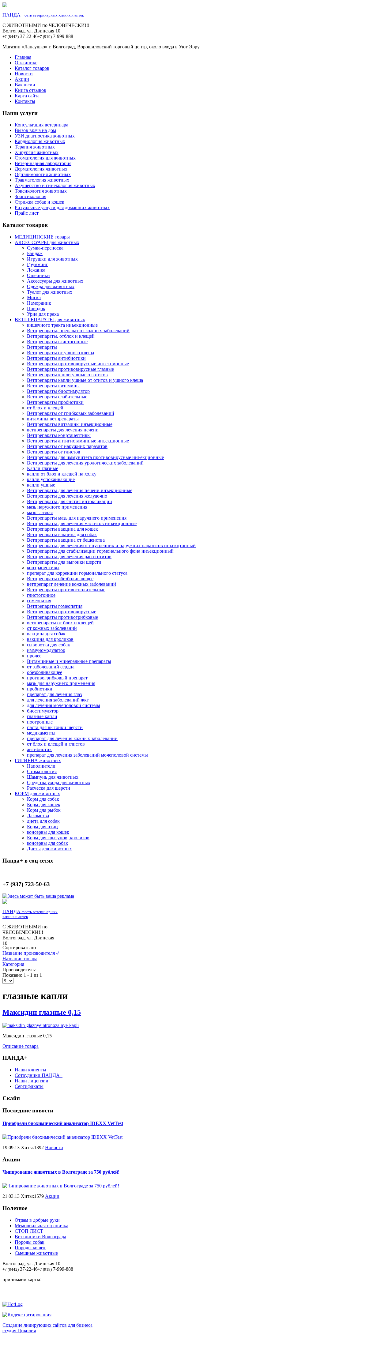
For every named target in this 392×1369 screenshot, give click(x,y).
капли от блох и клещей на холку (61, 473)
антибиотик (39, 749)
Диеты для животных (49, 848)
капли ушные (41, 484)
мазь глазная (40, 512)
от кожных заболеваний (52, 628)
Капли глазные (42, 468)
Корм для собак (43, 799)
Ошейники (38, 275)
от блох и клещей (45, 407)
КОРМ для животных (37, 793)
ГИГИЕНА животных (38, 760)
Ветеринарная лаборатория (43, 163)
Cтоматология (42, 771)
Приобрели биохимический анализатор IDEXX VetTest (62, 1123)
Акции (22, 79)
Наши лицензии (31, 1080)
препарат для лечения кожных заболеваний (72, 738)
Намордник (39, 303)
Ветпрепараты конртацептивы (59, 435)
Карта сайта (27, 95)
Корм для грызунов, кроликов (58, 837)
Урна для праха (43, 314)
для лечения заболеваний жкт (58, 699)
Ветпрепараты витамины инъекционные (69, 424)
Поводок (36, 308)
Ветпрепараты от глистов (53, 451)
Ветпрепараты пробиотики (55, 402)
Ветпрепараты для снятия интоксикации (69, 501)
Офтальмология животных (43, 174)
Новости (24, 73)
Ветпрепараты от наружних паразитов (67, 446)
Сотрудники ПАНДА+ (38, 1075)
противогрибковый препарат (57, 677)
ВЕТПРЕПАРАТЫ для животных (50, 319)
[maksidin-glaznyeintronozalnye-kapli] (40, 1025)
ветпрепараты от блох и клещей (60, 622)
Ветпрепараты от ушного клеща (60, 352)
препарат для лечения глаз (54, 694)
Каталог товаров (32, 68)
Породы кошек (30, 1247)
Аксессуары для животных (55, 281)
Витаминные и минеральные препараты (69, 661)
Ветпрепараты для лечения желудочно (67, 495)
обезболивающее (44, 672)
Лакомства (38, 815)
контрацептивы (43, 567)
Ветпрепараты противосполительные (66, 589)
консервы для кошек (48, 832)
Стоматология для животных (45, 157)
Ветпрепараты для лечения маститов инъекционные (82, 523)
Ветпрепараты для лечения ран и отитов (69, 556)
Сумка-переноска (45, 247)
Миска (34, 297)
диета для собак (43, 821)
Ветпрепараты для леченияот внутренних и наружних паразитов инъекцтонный (111, 545)
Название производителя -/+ (32, 953)
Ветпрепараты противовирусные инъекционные (78, 363)
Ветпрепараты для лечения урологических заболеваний (85, 462)
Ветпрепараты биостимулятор (58, 391)
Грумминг (37, 264)
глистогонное (41, 595)
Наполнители (41, 766)
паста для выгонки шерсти (55, 727)
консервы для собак (47, 843)
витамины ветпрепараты (53, 418)
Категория (13, 964)
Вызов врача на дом (35, 130)
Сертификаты (29, 1086)
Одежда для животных (50, 286)
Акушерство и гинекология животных (55, 185)
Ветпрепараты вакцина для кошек (62, 529)
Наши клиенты (30, 1069)
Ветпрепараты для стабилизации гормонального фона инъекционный (100, 551)
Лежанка (36, 270)
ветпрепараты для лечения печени (63, 429)
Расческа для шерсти (48, 788)
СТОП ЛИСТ (29, 1231)
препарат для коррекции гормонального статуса (77, 573)
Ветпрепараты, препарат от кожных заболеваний (78, 330)
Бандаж (35, 253)
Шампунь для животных (52, 777)
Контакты (25, 101)
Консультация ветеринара (41, 124)
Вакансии (25, 84)
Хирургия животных (36, 152)
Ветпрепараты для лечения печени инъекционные (79, 490)
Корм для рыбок (44, 810)
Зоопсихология (30, 196)
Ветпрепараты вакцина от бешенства (66, 540)
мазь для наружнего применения (61, 683)
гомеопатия (39, 600)
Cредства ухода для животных (58, 782)
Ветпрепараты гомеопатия (54, 606)
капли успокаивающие (51, 479)
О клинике (26, 62)
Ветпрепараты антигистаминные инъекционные (78, 440)
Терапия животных (35, 146)
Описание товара (20, 1046)
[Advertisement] (196, 1353)
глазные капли (42, 716)
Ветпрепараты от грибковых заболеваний (70, 413)
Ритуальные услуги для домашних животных (62, 207)
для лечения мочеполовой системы (63, 705)
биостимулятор (42, 710)
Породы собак (29, 1242)
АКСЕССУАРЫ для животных (47, 242)
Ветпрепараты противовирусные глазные (70, 369)
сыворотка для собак (48, 644)
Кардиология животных (40, 141)
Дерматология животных (41, 168)
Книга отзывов (30, 90)
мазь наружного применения (57, 507)
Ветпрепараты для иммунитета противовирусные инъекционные (95, 457)
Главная (23, 57)
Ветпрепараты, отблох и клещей (61, 336)
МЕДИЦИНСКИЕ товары (42, 236)
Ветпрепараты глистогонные (57, 341)
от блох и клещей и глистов (56, 744)
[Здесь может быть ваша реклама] (38, 896)
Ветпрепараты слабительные (57, 396)
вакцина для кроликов (50, 639)
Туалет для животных (49, 292)
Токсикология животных (41, 191)
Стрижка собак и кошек (39, 202)
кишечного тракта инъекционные (62, 325)
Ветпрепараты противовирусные (61, 611)
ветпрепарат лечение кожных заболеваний (71, 584)
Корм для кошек (43, 804)
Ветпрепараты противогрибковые (62, 617)
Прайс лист (27, 213)
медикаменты (41, 732)
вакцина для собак (46, 633)
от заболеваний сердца (50, 666)
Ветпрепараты (42, 347)
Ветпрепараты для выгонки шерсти (64, 562)
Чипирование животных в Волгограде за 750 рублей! (60, 1172)
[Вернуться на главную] (4, 5)
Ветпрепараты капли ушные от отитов (67, 374)
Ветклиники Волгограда (40, 1236)
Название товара (19, 958)
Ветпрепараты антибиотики (56, 358)
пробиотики (39, 688)
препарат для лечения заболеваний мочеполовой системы (87, 755)
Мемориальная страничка (41, 1225)
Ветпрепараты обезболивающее (60, 578)
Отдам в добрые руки (37, 1220)
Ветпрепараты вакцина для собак (62, 534)
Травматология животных (42, 179)
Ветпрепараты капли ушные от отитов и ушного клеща (85, 380)
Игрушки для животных (52, 258)
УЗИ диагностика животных (45, 135)
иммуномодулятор (46, 650)
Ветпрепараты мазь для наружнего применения (76, 518)
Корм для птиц (42, 826)
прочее (34, 655)
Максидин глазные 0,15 (41, 1012)
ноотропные (40, 721)
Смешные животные (36, 1253)
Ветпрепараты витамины (53, 385)
